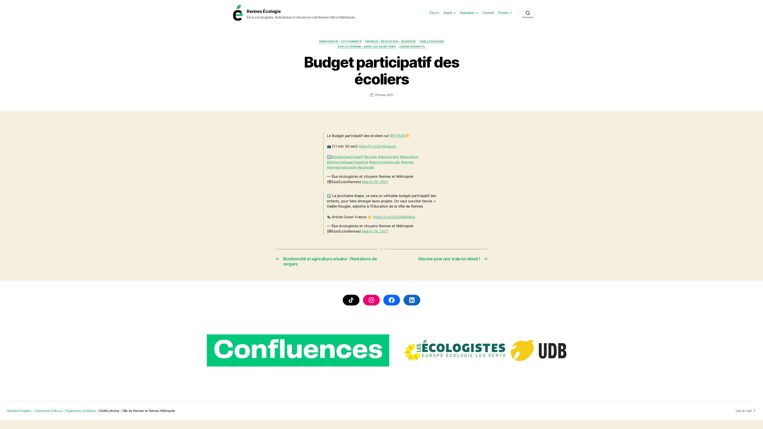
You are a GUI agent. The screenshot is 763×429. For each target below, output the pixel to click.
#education (409, 157)
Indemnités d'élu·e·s (48, 411)
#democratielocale (384, 162)
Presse (503, 13)
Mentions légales (19, 411)
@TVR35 (397, 136)
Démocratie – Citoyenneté (340, 41)
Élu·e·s (434, 13)
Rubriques (467, 13)
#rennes (407, 162)
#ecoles (370, 157)
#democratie (388, 157)
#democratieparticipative (347, 162)
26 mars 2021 (384, 95)
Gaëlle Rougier (431, 41)
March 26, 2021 (375, 182)
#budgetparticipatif (347, 157)
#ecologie (366, 167)
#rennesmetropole (342, 167)
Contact (488, 13)
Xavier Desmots (412, 46)
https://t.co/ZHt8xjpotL (377, 146)
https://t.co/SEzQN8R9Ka (394, 217)
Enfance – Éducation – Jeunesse (390, 41)
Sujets (447, 13)
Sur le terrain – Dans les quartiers (367, 46)
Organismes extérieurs (80, 411)
